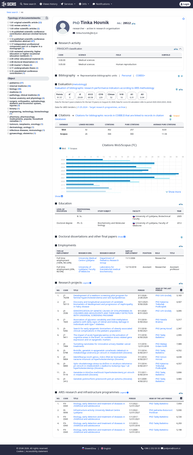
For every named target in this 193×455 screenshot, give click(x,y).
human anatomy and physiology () (27, 98)
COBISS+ (140, 75)
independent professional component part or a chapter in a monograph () (26, 46)
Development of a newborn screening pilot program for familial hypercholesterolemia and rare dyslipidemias (100, 296)
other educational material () (28, 59)
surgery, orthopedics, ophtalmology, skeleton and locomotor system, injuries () (27, 103)
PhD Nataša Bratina (161, 320)
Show (120, 236)
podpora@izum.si (171, 448)
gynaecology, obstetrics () (23, 133)
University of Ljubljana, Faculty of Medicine (87, 269)
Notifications (103, 4)
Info (84, 4)
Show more (174, 191)
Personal (127, 75)
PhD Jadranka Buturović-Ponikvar (161, 411)
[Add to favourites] (183, 18)
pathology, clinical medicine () (25, 95)
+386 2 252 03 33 (151, 448)
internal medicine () (20, 86)
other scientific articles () (27, 28)
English (107, 448)
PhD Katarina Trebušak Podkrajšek (162, 304)
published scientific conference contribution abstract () (27, 40)
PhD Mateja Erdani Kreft (162, 345)
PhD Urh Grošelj (164, 295)
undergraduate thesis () (26, 68)
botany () (15, 108)
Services (69, 4)
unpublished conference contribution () (24, 72)
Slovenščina (90, 448)
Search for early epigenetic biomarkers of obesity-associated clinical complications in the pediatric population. (102, 329)
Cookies (20, 451)
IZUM (21, 448)
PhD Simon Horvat (161, 358)
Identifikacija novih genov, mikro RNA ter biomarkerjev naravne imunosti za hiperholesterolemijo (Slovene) (100, 358)
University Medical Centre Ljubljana (87, 259)
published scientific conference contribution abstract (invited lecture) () (28, 33)
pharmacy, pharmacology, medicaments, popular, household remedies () (26, 118)
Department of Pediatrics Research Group (109, 260)
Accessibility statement (37, 451)
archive (122, 107)
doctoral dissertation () (26, 62)
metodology (79, 84)
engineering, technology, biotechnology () (29, 112)
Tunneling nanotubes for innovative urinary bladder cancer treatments (102, 345)
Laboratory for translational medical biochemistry (110, 269)
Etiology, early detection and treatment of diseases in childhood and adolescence (99, 404)
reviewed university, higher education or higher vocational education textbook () (25, 53)
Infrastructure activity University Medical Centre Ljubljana (96, 411)
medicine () (16, 92)
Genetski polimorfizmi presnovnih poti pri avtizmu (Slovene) (103, 378)
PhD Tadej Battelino (160, 336)
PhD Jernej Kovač (164, 328)
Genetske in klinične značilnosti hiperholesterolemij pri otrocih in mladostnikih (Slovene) (103, 373)
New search (29, 4)
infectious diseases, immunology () (27, 130)
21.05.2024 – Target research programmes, (97, 107)
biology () (15, 89)
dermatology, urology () (22, 127)
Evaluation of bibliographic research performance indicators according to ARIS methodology (104, 88)
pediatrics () (16, 82)
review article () (22, 25)
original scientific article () (28, 22)
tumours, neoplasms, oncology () (26, 124)
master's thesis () (23, 65)
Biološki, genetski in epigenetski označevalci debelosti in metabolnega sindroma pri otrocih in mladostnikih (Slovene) (103, 351)
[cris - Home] (9, 4)
